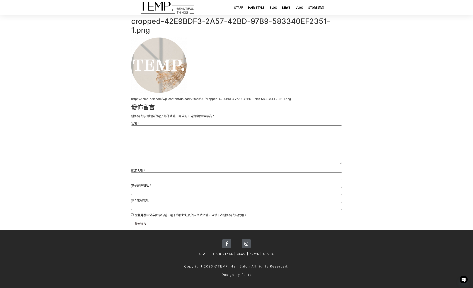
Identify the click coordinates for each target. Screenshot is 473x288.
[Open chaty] (464, 279)
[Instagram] (246, 243)
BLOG (273, 7)
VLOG (299, 7)
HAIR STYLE (256, 7)
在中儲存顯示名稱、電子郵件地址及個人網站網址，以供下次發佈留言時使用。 (191, 215)
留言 (135, 123)
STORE (268, 253)
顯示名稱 (138, 170)
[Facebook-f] (226, 243)
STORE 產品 (316, 7)
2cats (246, 275)
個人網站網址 (140, 200)
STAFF (238, 7)
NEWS (286, 7)
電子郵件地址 (141, 185)
